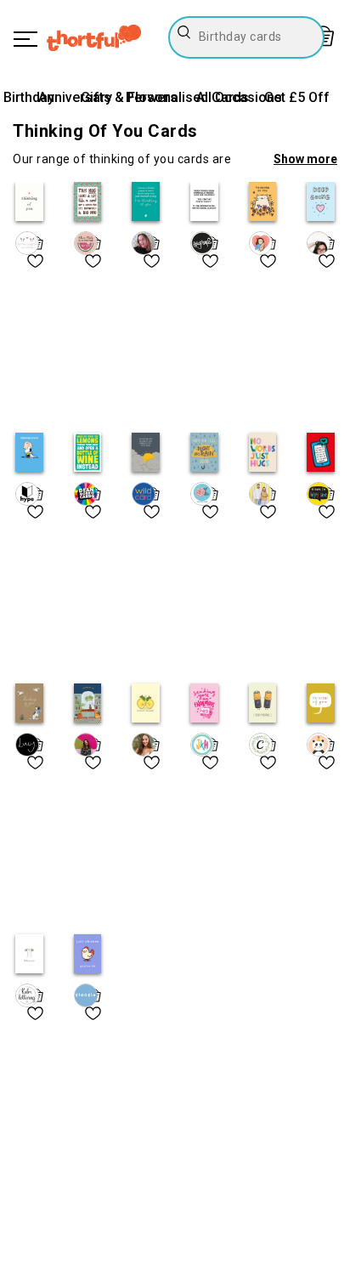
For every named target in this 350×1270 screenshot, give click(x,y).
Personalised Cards (187, 97)
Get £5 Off (297, 97)
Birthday (28, 97)
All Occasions (239, 97)
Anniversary (75, 97)
